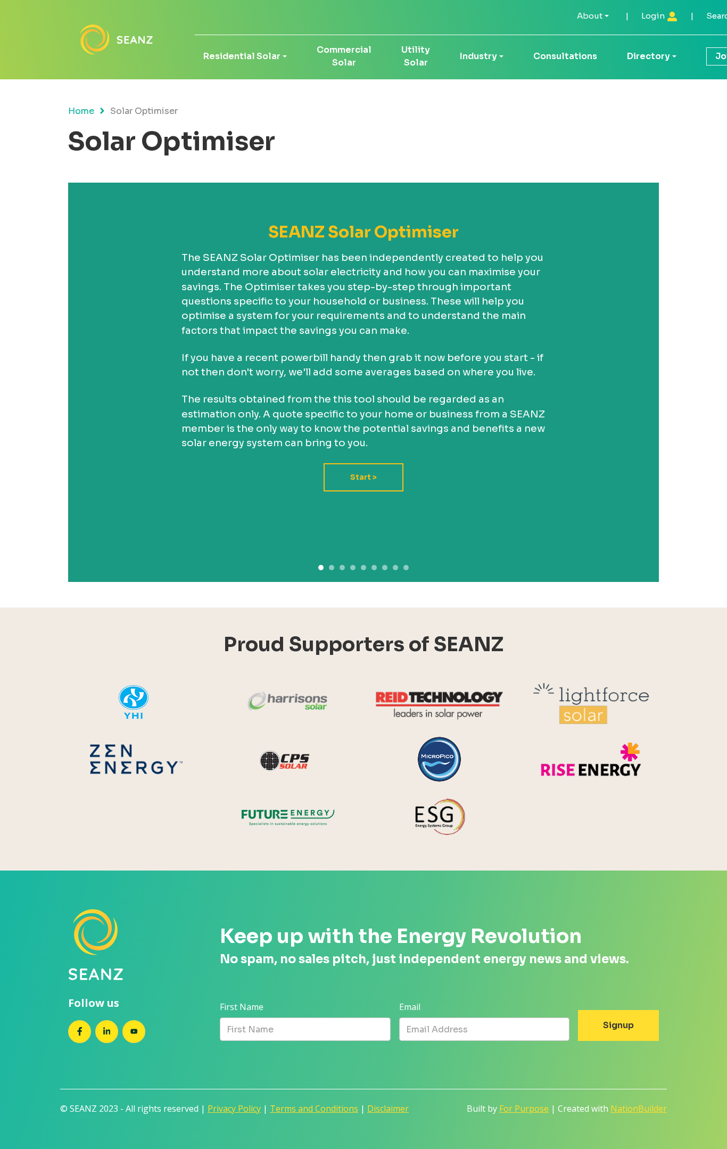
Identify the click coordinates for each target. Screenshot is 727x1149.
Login (653, 16)
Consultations (565, 56)
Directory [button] (648, 56)
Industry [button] (478, 56)
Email (409, 1007)
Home (81, 111)
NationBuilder (638, 1108)
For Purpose (524, 1108)
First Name (241, 1007)
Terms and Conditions (314, 1108)
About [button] (589, 16)
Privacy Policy (234, 1108)
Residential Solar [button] (241, 56)
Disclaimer (388, 1108)
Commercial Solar (344, 56)
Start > (363, 477)
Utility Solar (415, 56)
